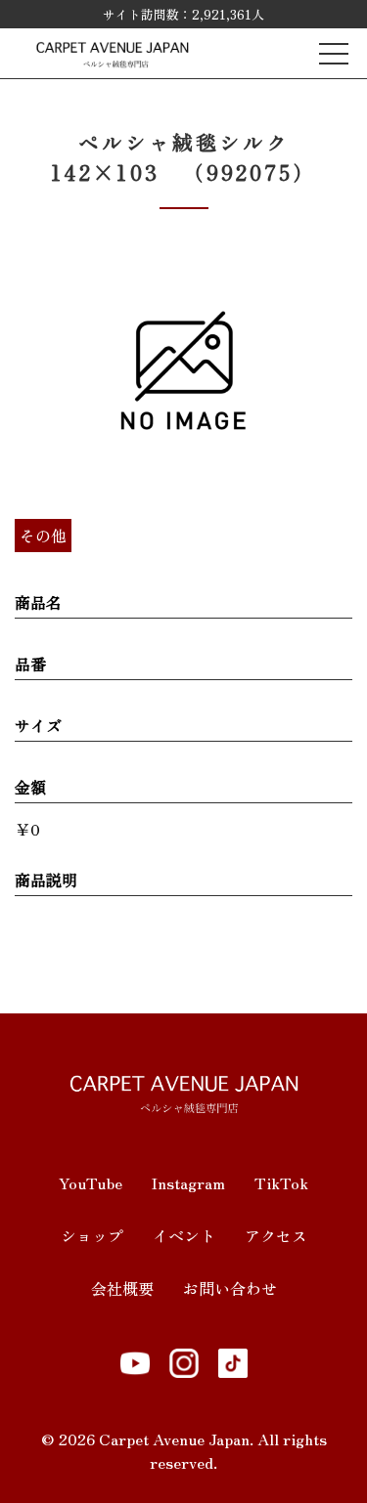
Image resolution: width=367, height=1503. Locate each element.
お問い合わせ (230, 1288)
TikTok (281, 1182)
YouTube (90, 1182)
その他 (43, 535)
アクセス (276, 1235)
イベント (184, 1235)
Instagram (188, 1182)
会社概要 (122, 1288)
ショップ (92, 1235)
